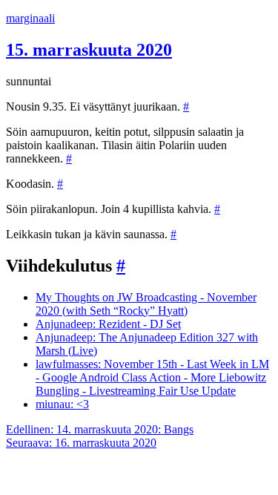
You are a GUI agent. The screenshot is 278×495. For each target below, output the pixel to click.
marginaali (30, 18)
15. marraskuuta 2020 (89, 49)
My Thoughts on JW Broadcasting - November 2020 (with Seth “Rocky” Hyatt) (146, 304)
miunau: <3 (62, 404)
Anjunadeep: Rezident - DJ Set (108, 324)
